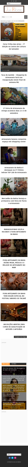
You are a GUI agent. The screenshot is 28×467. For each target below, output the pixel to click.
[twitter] (16, 1)
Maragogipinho (6, 224)
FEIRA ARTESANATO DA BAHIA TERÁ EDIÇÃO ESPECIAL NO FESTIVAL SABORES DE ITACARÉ (14, 296)
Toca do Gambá (5, 70)
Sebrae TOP (4, 163)
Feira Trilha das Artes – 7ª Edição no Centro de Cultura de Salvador (14, 46)
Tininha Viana (5, 255)
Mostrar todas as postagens (7, 22)
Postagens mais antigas (20, 337)
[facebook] (11, 1)
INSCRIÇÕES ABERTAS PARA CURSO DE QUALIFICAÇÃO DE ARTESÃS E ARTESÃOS (14, 326)
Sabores (4, 288)
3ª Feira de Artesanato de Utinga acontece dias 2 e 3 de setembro (14, 110)
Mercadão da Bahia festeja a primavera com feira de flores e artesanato (14, 201)
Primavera (4, 193)
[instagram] (14, 1)
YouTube (4, 319)
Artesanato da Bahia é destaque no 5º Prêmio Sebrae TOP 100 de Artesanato (14, 170)
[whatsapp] (18, 457)
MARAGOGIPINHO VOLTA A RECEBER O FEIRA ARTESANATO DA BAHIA (14, 231)
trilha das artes (6, 39)
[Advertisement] (12, 352)
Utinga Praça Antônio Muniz (9, 103)
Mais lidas (6, 364)
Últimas (14, 364)
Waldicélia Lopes (6, 134)
